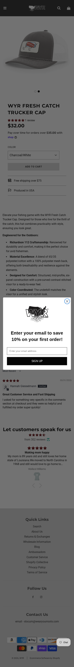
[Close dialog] (67, 301)
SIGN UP (37, 361)
